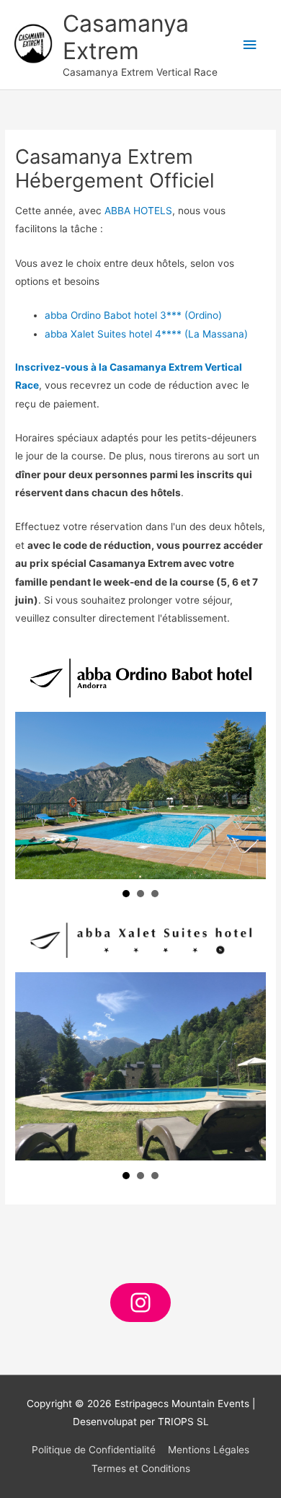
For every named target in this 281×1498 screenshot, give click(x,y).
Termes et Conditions (141, 1468)
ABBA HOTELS (138, 210)
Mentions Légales (208, 1449)
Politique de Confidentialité (94, 1449)
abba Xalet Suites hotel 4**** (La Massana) (146, 334)
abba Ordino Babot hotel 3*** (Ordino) (133, 315)
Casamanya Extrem (126, 37)
